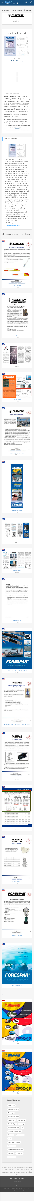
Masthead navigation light (14, 1131)
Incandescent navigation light (15, 1149)
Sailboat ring (19, 1153)
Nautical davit (11, 1120)
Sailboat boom (12, 1157)
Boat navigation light (13, 1109)
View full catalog (18, 61)
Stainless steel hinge (13, 1116)
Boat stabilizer (20, 1135)
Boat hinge (11, 1113)
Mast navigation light (13, 1127)
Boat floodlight (21, 1120)
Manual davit (11, 1146)
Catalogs (16, 21)
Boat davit (10, 1153)
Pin (22, 1127)
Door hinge (21, 1124)
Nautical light (11, 1105)
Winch (9, 1138)
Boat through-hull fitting (14, 1142)
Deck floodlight (12, 1124)
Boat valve (11, 1135)
